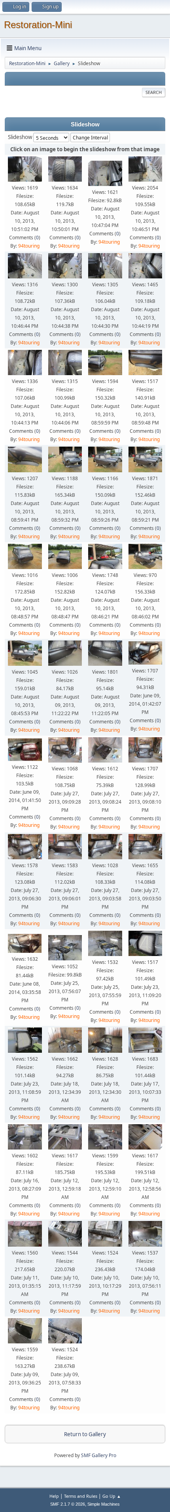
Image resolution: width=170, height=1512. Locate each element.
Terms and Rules (80, 1496)
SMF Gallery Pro (98, 1455)
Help (54, 1496)
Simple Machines (103, 1504)
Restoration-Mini (38, 24)
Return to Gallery (85, 1434)
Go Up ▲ (111, 1496)
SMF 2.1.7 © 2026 (67, 1504)
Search (153, 92)
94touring (29, 245)
